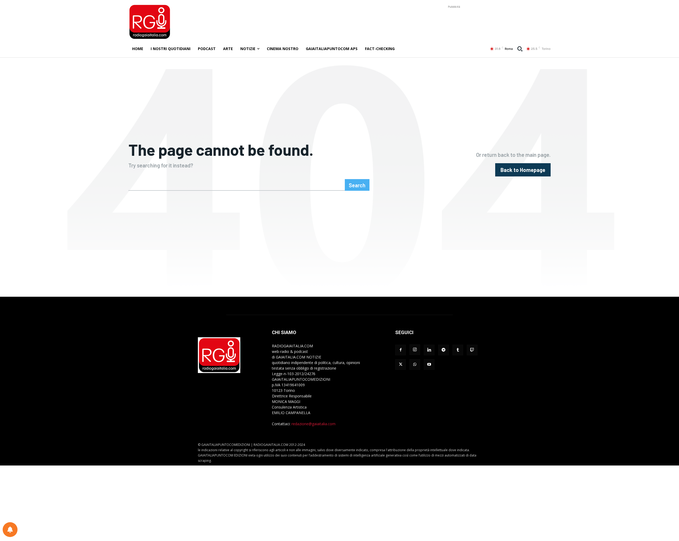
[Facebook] (400, 350)
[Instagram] (415, 349)
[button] (520, 49)
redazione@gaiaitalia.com (313, 423)
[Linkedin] (429, 350)
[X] (400, 364)
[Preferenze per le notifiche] (10, 529)
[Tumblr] (457, 350)
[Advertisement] (454, 21)
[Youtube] (429, 364)
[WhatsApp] (415, 364)
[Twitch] (472, 350)
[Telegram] (443, 350)
